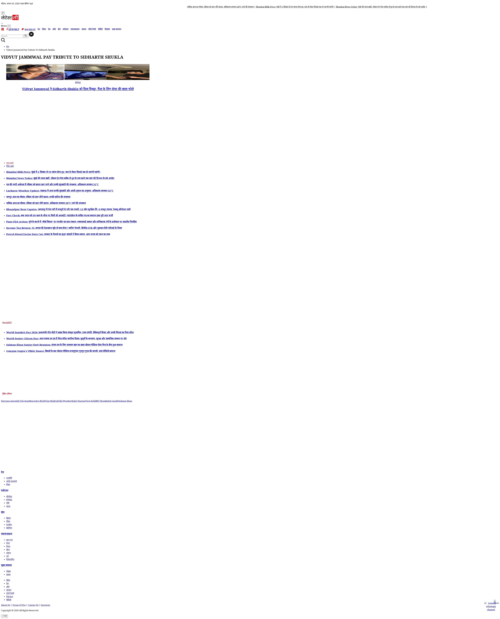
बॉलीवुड (78, 83)
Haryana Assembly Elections (15, 401)
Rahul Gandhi (112, 401)
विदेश (44, 29)
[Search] (2, 23)
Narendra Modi (37, 401)
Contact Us (33, 605)
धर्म (7, 556)
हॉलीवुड (9, 500)
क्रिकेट (8, 518)
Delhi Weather (64, 401)
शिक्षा (8, 485)
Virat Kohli (90, 401)
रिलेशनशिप (10, 559)
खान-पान (9, 540)
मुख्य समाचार (116, 29)
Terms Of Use (19, 605)
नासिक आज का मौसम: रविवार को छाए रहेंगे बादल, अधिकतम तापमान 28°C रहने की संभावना (201, 7)
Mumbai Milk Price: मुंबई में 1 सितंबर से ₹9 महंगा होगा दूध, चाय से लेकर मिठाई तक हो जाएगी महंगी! (275, 7)
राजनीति (9, 478)
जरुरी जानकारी (11, 481)
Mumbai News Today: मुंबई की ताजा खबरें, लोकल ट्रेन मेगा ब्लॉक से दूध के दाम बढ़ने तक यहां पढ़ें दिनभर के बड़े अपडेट (361, 7)
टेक (49, 29)
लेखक (8, 571)
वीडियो (100, 29)
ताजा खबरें (9, 163)
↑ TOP (4, 616)
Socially (30, 30)
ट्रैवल (8, 543)
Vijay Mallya (51, 401)
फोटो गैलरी (92, 29)
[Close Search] (31, 34)
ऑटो (54, 29)
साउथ (8, 506)
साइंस (8, 575)
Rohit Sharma (78, 401)
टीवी (7, 503)
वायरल (84, 29)
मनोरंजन (65, 29)
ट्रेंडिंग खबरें (10, 166)
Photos (9, 597)
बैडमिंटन (9, 528)
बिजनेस (107, 29)
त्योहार (8, 553)
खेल (59, 29)
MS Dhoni (100, 401)
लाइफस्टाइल (75, 29)
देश (39, 29)
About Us (5, 605)
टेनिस (8, 521)
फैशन (8, 546)
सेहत (8, 550)
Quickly (13, 30)
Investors (45, 605)
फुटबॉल (9, 525)
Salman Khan (125, 401)
